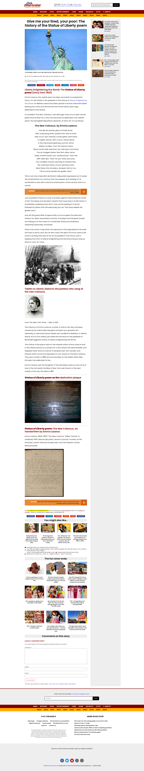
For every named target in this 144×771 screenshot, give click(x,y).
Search (116, 5)
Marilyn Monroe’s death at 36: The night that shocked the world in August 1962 (31, 539)
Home (81, 12)
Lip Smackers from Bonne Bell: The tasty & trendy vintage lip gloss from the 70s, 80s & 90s (56, 603)
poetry (29, 550)
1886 (31, 549)
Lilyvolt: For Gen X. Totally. (82, 723)
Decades (43, 12)
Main (35, 12)
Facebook (81, 510)
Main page (31, 721)
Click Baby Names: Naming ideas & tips (86, 725)
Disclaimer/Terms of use (60, 723)
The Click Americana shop (82, 734)
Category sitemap (42, 721)
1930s (65, 15)
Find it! (96, 698)
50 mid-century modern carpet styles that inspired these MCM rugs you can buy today (56, 579)
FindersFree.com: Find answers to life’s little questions (90, 730)
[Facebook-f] (62, 760)
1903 (34, 549)
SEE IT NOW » (107, 31)
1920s (59, 15)
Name (27, 667)
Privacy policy (47, 723)
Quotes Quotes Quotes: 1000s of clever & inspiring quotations (93, 728)
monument (61, 549)
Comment (28, 647)
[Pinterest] (72, 760)
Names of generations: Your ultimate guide (87, 732)
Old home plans (77, 4)
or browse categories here (80, 694)
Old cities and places (44, 72)
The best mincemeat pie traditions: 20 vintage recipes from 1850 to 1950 (80, 538)
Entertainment (63, 12)
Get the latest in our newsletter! (59, 721)
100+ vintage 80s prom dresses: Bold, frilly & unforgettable (77, 602)
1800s (39, 15)
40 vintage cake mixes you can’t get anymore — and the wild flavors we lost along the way (55, 628)
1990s (105, 15)
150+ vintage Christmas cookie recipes (34, 627)
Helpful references (34, 723)
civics (52, 549)
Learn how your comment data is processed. (62, 684)
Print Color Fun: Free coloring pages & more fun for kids (91, 721)
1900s (46, 15)
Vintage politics (57, 72)
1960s (85, 15)
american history (45, 549)
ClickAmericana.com (50, 766)
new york (67, 549)
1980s (98, 15)
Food (52, 12)
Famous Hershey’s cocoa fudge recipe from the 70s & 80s (34, 578)
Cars (74, 12)
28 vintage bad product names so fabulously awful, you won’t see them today (48, 539)
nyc (80, 549)
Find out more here (32, 81)
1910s (52, 15)
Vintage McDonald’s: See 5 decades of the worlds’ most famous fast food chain (77, 627)
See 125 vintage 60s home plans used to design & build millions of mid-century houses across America (77, 579)
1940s (72, 15)
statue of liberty (40, 550)
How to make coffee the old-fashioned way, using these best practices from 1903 (111, 73)
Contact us (52, 725)
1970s (92, 15)
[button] (31, 85)
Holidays (89, 12)
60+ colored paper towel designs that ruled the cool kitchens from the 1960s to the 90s (111, 62)
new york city (74, 549)
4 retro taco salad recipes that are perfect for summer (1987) (111, 36)
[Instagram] (77, 760)
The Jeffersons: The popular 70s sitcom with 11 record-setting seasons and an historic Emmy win (64, 539)
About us (44, 725)
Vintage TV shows (65, 4)
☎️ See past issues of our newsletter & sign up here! (68, 6)
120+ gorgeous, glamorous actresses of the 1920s (34, 602)
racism (33, 550)
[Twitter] (67, 760)
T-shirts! (107, 12)
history (56, 549)
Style (98, 12)
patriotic (84, 549)
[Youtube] (82, 760)
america (37, 549)
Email (27, 673)
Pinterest (27, 512)
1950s (78, 15)
